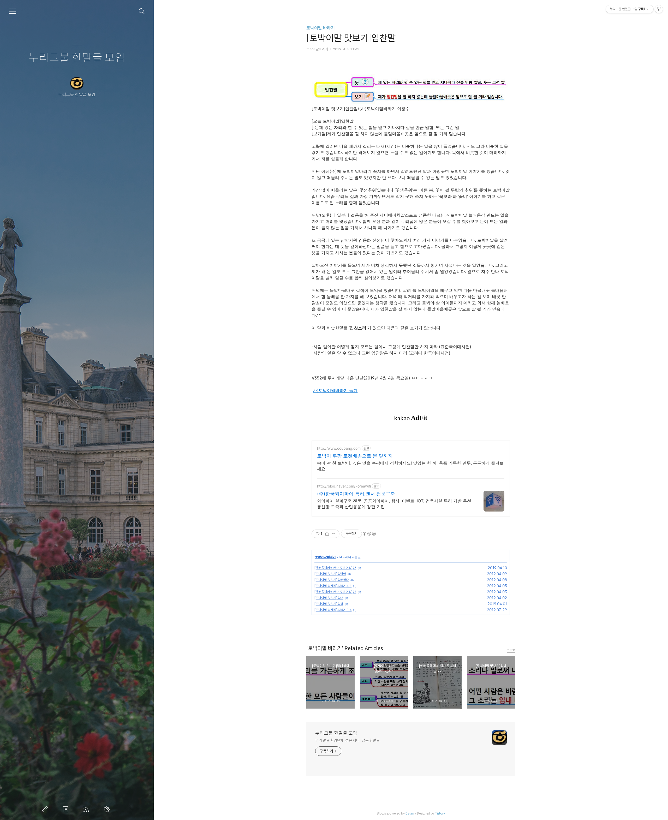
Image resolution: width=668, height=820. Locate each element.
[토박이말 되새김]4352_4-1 (332, 586)
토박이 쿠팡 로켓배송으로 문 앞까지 (355, 456)
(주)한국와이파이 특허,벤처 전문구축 (356, 493)
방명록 (66, 809)
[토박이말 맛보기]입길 (328, 604)
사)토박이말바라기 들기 (335, 390)
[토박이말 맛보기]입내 (328, 598)
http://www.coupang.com (339, 448)
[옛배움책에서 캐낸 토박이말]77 (335, 592)
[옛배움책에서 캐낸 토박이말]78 (335, 568)
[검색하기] (142, 11)
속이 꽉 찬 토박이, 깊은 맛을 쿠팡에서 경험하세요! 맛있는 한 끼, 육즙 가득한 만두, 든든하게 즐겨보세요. (410, 465)
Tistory (440, 813)
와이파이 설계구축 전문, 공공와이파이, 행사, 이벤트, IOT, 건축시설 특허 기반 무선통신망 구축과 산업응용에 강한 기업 (394, 503)
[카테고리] (12, 11)
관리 (108, 809)
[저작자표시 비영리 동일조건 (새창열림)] (369, 534)
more (511, 649)
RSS (87, 809)
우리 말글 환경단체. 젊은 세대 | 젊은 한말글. (347, 740)
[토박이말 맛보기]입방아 (330, 574)
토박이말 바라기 (320, 28)
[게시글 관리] (333, 534)
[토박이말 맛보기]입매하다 (331, 580)
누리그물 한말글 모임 (77, 58)
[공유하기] (327, 534)
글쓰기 (46, 809)
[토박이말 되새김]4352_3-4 (332, 610)
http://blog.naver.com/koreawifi (344, 486)
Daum (409, 813)
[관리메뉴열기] (659, 9)
